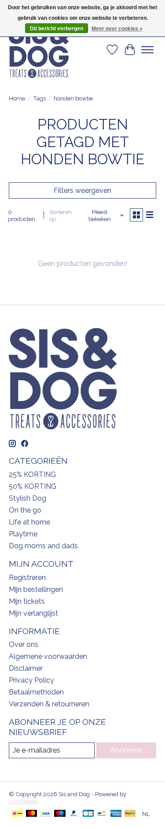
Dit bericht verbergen (56, 29)
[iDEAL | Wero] (17, 814)
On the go (25, 510)
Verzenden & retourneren (49, 704)
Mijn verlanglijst (33, 613)
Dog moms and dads (43, 546)
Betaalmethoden (36, 692)
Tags (39, 98)
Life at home (29, 522)
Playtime (23, 534)
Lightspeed (23, 801)
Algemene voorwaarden (48, 656)
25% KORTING (32, 474)
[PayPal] (74, 814)
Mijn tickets (27, 601)
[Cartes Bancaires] (88, 814)
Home (17, 98)
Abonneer (126, 750)
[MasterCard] (31, 814)
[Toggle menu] (147, 50)
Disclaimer (26, 668)
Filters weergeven (82, 190)
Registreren (27, 577)
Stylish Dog (27, 498)
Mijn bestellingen (36, 589)
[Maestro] (60, 814)
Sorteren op (60, 215)
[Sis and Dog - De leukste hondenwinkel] (39, 50)
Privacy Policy (31, 680)
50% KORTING (32, 486)
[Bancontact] (101, 814)
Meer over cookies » (117, 29)
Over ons (23, 644)
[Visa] (45, 814)
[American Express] (116, 814)
